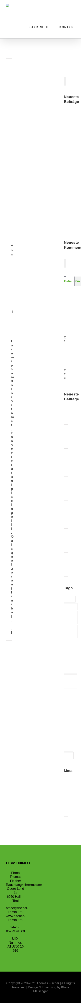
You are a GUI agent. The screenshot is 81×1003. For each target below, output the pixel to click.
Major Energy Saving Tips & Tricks (71, 217)
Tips (68, 755)
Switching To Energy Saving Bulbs (73, 139)
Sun (68, 748)
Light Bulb (69, 645)
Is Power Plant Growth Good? (71, 564)
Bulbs (69, 599)
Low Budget (70, 667)
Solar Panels (70, 737)
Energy (70, 606)
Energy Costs (70, 617)
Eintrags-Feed (73, 790)
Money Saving (70, 681)
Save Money (70, 715)
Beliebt (69, 281)
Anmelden (73, 780)
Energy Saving (70, 631)
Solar (69, 726)
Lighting (71, 656)
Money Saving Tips (70, 698)
